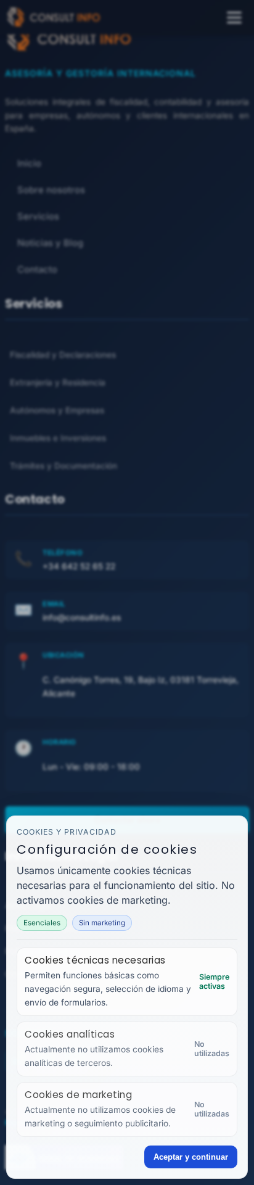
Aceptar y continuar (191, 1157)
